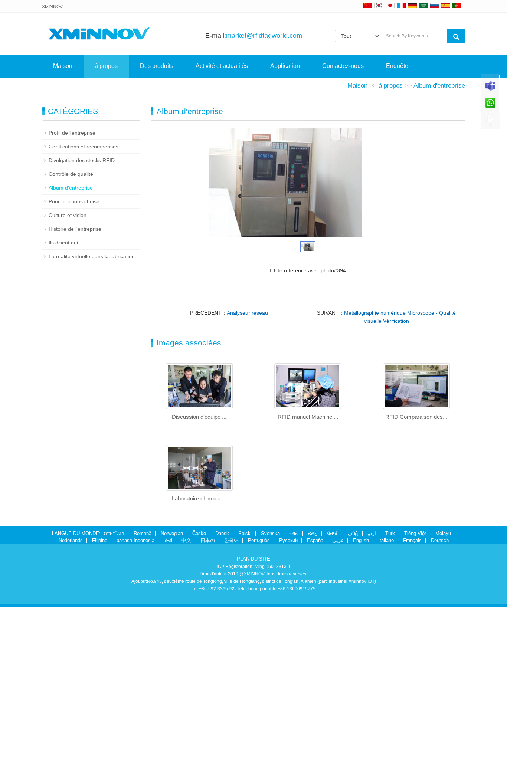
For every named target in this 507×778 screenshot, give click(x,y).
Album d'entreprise (439, 85)
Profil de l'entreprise (72, 133)
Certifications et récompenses (83, 147)
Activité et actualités (222, 66)
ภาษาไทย (114, 533)
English (361, 540)
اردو (372, 533)
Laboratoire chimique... (199, 498)
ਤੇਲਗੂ (313, 533)
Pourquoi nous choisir (74, 201)
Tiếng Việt (415, 533)
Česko (199, 533)
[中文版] (367, 5)
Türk (390, 533)
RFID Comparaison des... (416, 417)
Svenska (270, 533)
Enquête (397, 66)
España (315, 540)
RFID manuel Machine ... (308, 417)
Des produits (156, 66)
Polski (245, 533)
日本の (207, 540)
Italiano (386, 540)
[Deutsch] (412, 5)
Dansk (222, 533)
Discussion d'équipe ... (199, 417)
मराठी (294, 533)
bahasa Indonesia (135, 540)
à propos (106, 66)
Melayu (443, 533)
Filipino (99, 540)
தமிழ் (353, 533)
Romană (142, 533)
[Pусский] (434, 5)
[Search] (456, 36)
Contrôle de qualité (71, 174)
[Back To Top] (490, 123)
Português (259, 540)
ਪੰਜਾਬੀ (333, 533)
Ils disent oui (63, 243)
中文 (186, 540)
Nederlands (71, 540)
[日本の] (391, 5)
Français (412, 540)
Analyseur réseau (247, 313)
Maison (62, 66)
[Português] (456, 5)
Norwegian (172, 533)
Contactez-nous (343, 66)
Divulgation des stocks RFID (82, 160)
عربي (338, 540)
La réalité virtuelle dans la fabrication (92, 256)
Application (285, 66)
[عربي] (423, 5)
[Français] (401, 5)
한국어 (231, 540)
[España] (445, 5)
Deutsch (440, 540)
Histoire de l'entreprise (75, 229)
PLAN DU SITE (253, 559)
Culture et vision (67, 215)
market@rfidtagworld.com (264, 35)
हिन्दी (168, 540)
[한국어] (378, 5)
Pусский (288, 540)
